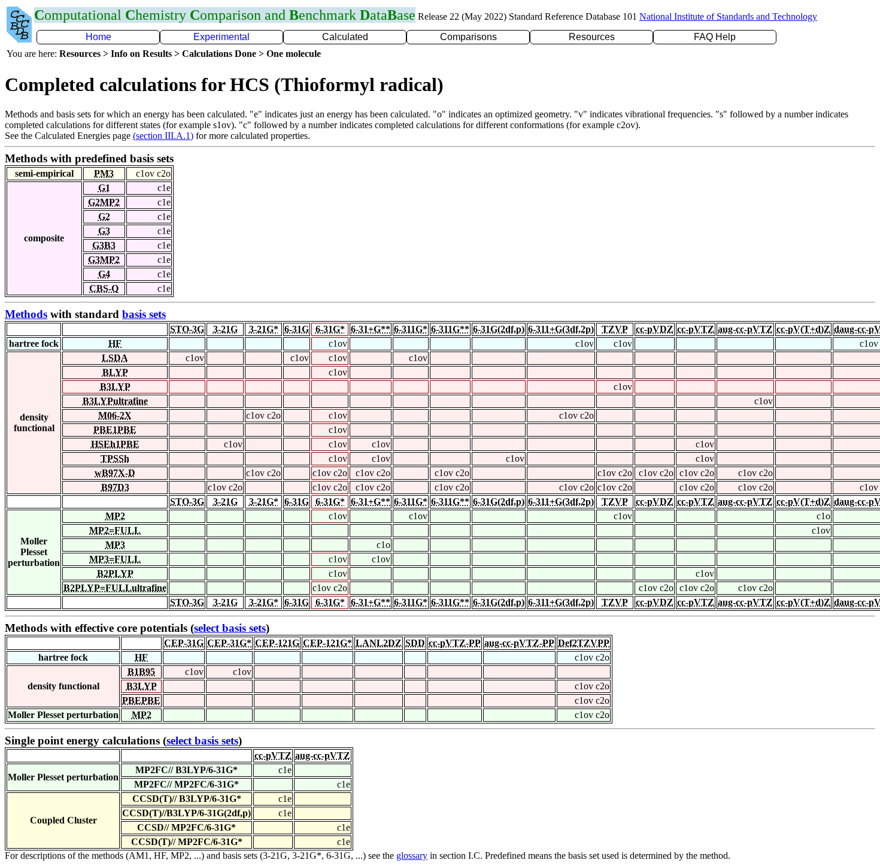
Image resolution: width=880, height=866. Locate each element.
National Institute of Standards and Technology (728, 16)
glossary (411, 855)
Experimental (221, 37)
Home (98, 37)
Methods (26, 314)
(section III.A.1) (163, 136)
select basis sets (230, 628)
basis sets (144, 314)
